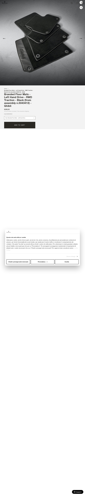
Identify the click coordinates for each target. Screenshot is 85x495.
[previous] (4, 38)
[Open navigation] (82, 3)
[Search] (72, 3)
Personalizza (41, 261)
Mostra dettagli (71, 256)
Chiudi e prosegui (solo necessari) (18, 261)
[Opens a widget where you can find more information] (77, 492)
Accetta (67, 261)
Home (5, 88)
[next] (81, 38)
